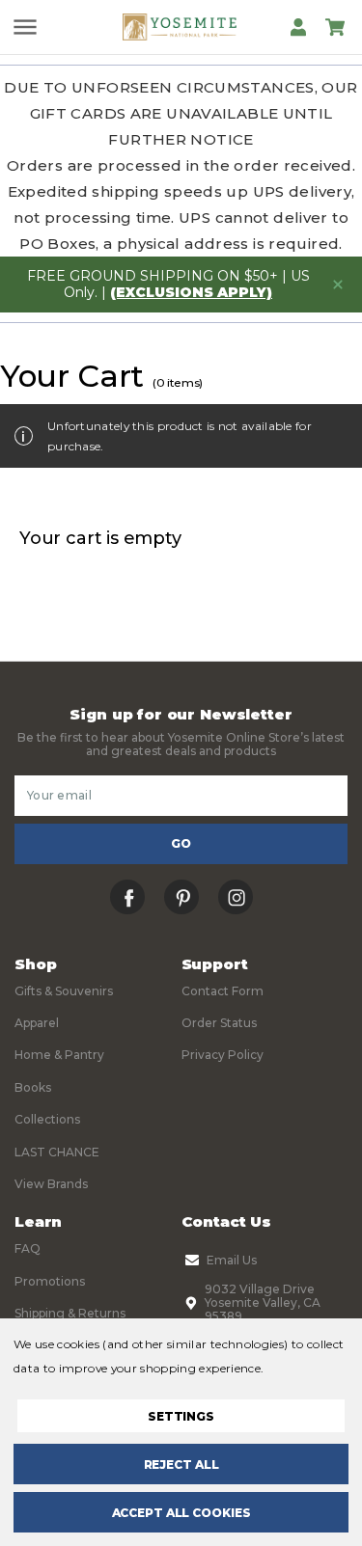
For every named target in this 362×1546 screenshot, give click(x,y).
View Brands (51, 1184)
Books (32, 1087)
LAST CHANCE (56, 1152)
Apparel (36, 1023)
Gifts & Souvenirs (63, 991)
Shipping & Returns (69, 1313)
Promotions (49, 1281)
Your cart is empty (100, 538)
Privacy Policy (222, 1054)
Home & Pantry (59, 1054)
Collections (47, 1119)
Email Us (232, 1260)
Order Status (219, 1023)
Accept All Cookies (181, 1512)
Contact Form (222, 991)
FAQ (27, 1248)
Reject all (181, 1464)
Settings (181, 1416)
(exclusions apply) (191, 292)
